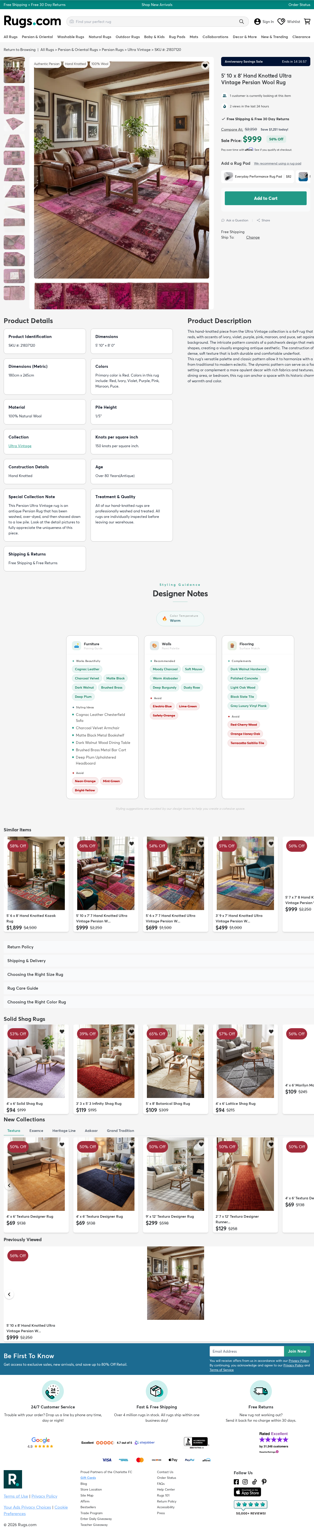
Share (266, 220)
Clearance (301, 36)
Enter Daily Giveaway (96, 1519)
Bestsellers (88, 1507)
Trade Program (91, 1513)
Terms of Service (222, 1370)
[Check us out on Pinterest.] (264, 1482)
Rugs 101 (163, 1495)
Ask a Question (237, 220)
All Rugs (10, 36)
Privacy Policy (298, 1361)
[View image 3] (14, 124)
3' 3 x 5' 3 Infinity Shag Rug (99, 1103)
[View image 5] (14, 158)
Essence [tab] (36, 1130)
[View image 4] (14, 141)
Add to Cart (265, 198)
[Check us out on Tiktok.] (254, 1482)
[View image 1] (14, 70)
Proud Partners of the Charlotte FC (106, 1472)
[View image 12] (14, 276)
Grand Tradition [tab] (120, 1130)
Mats (194, 36)
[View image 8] (14, 208)
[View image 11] (14, 259)
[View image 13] (14, 293)
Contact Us (165, 1472)
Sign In (268, 21)
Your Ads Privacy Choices (27, 1507)
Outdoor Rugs (128, 36)
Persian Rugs (113, 49)
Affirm (84, 1501)
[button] (205, 65)
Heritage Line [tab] (64, 1130)
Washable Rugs (70, 36)
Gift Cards (88, 1478)
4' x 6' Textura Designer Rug (29, 1216)
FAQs (161, 1484)
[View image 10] (14, 242)
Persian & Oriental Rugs (78, 49)
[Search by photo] (72, 21)
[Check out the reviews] (251, 1507)
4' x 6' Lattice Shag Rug (236, 1103)
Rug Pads (177, 36)
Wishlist (293, 21)
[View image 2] (14, 100)
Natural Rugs (100, 36)
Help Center (166, 1489)
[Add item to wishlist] (62, 843)
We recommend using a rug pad (277, 163)
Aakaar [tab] (91, 1130)
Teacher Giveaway (94, 1525)
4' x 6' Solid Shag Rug (24, 1103)
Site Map (87, 1495)
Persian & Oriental (37, 36)
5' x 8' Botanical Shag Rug (168, 1103)
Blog (83, 1484)
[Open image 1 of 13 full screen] (121, 170)
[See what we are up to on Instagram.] (245, 1482)
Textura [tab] (13, 1130)
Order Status (299, 4)
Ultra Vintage (139, 49)
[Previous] (9, 884)
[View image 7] (14, 191)
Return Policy (166, 1501)
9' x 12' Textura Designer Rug (170, 1216)
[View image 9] (14, 225)
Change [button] (253, 237)
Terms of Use (16, 1496)
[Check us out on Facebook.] (236, 1482)
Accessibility (165, 1507)
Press (161, 1513)
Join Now (297, 1351)
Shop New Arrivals (157, 4)
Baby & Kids (154, 36)
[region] (121, 183)
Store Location (91, 1489)
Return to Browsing (20, 49)
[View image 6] (14, 175)
